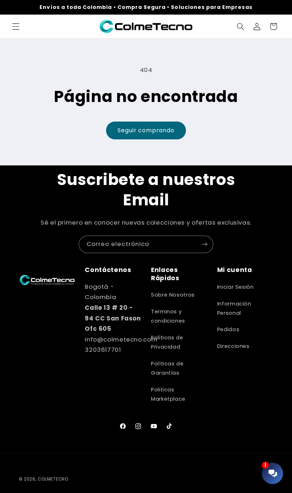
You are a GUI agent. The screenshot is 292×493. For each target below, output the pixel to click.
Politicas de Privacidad (167, 342)
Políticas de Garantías (167, 368)
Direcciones (233, 346)
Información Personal (234, 308)
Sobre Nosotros (173, 294)
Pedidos (228, 329)
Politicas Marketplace (168, 394)
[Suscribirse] (205, 244)
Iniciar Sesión (235, 287)
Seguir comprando (146, 130)
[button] (15, 26)
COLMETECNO (53, 479)
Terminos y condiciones (168, 316)
